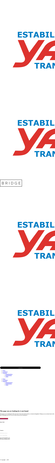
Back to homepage (4, 418)
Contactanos (20, 367)
